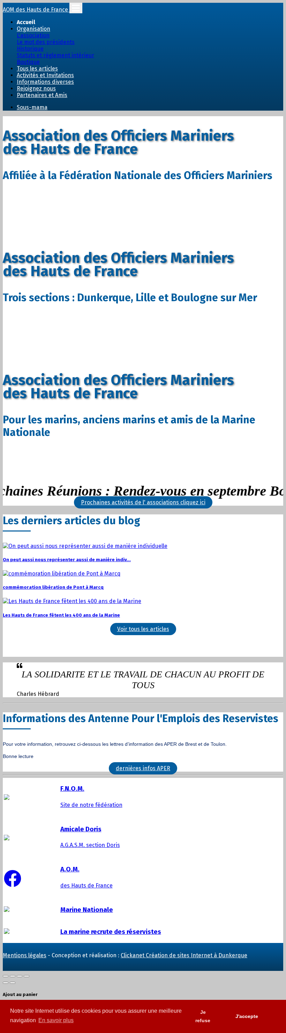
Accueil (26, 22)
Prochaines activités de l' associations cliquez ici (143, 502)
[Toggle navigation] (75, 8)
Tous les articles (37, 68)
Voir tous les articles (143, 629)
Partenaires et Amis (42, 95)
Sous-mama (32, 107)
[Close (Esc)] (5, 976)
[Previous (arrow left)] (5, 983)
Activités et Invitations (45, 75)
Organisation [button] (33, 28)
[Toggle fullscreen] (19, 976)
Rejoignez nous (36, 88)
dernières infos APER (143, 768)
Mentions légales (24, 955)
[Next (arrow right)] (12, 983)
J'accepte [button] (246, 1016)
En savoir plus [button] (56, 1020)
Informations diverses (45, 82)
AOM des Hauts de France (36, 9)
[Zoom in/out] (26, 976)
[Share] (12, 976)
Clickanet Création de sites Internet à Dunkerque (184, 955)
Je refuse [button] (202, 1016)
